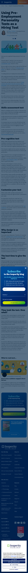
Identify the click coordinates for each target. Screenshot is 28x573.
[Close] (25, 268)
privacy (10, 299)
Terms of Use (13, 556)
